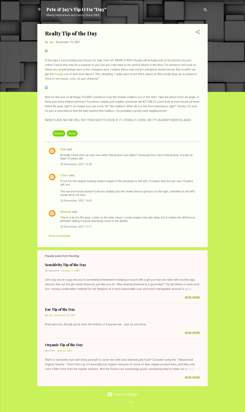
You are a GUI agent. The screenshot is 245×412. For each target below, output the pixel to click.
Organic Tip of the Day (64, 345)
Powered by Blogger (125, 394)
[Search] (205, 10)
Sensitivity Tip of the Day (65, 264)
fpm (131, 402)
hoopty (59, 74)
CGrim (64, 175)
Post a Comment (59, 236)
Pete (63, 149)
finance (59, 133)
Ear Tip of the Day (60, 309)
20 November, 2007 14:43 (76, 200)
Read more (192, 297)
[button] (197, 33)
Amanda (65, 211)
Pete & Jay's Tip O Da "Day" (77, 9)
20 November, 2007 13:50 (76, 164)
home (72, 133)
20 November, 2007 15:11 (76, 226)
